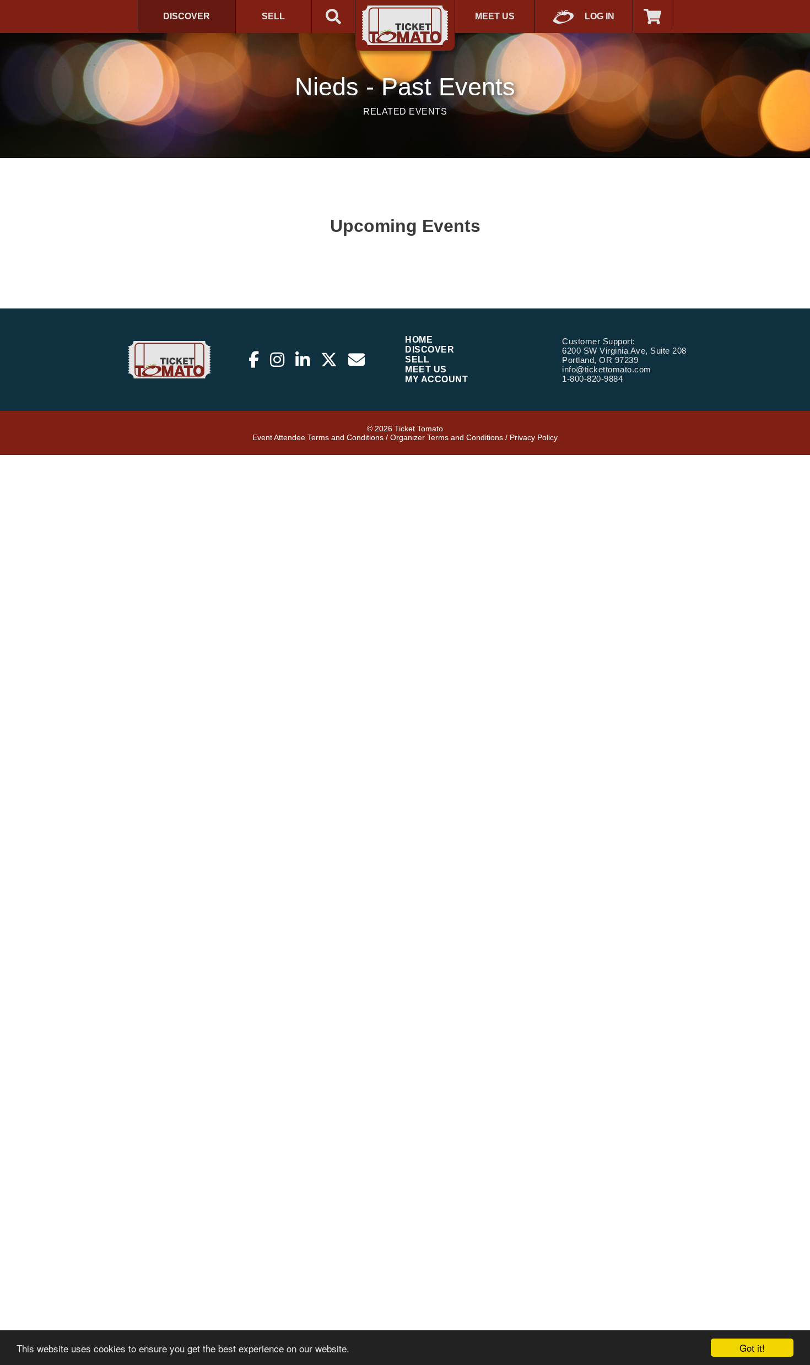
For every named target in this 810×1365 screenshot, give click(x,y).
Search (333, 16)
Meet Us (495, 16)
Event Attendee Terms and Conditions (318, 437)
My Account (436, 379)
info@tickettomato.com (606, 369)
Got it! (752, 1348)
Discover (186, 16)
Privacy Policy (534, 437)
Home (419, 339)
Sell (273, 16)
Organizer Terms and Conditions (446, 437)
